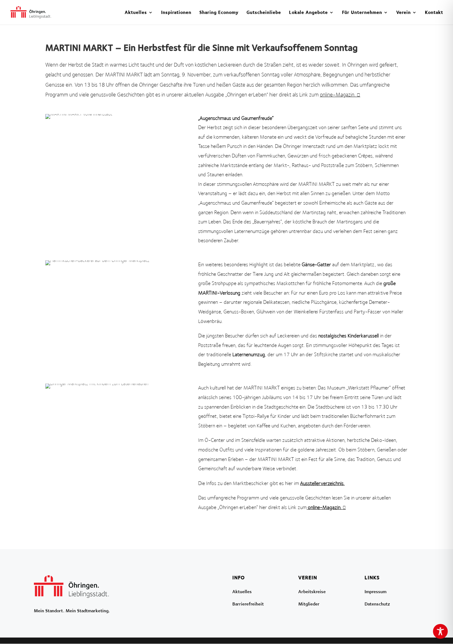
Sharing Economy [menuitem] (219, 12)
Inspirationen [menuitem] (176, 12)
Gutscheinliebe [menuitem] (264, 12)
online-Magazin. (338, 95)
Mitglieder (309, 603)
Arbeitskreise (312, 591)
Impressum (375, 591)
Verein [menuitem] (403, 12)
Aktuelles (242, 591)
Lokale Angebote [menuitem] (308, 12)
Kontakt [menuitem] (434, 12)
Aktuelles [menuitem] (136, 12)
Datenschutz (377, 603)
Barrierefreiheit (248, 603)
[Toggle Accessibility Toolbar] (440, 631)
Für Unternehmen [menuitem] (362, 12)
